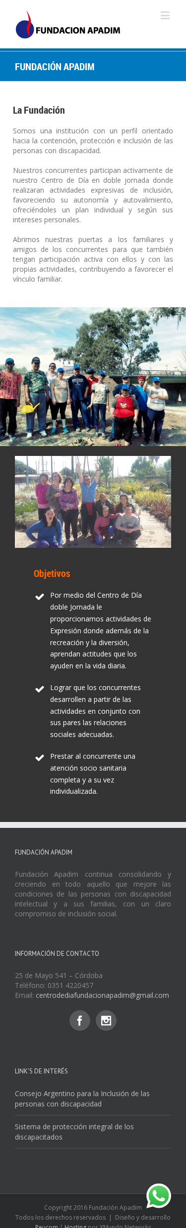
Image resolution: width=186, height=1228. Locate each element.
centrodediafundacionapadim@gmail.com (102, 995)
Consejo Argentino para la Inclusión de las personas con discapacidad (82, 1098)
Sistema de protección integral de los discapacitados (74, 1132)
